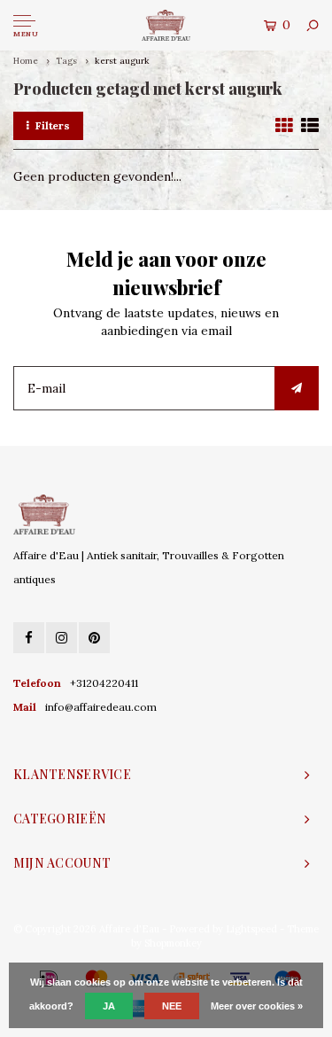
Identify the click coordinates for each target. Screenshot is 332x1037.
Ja (109, 1006)
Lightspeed (251, 929)
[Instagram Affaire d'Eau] (61, 637)
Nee (171, 1006)
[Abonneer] (296, 388)
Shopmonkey (173, 943)
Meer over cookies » (257, 1006)
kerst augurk (122, 60)
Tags (66, 60)
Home (25, 60)
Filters (52, 125)
